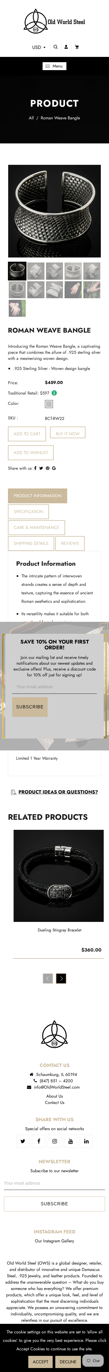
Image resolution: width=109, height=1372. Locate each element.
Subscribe (30, 707)
